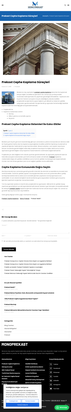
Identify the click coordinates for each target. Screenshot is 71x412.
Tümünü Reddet (30, 401)
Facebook (56, 368)
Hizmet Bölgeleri (10, 329)
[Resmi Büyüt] (35, 49)
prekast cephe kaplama (42, 92)
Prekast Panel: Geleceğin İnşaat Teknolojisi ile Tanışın (22, 270)
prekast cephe (15, 189)
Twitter (55, 364)
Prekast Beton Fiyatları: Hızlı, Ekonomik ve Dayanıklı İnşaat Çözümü (29, 293)
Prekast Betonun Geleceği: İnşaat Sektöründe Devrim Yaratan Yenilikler (28, 273)
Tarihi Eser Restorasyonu (11, 373)
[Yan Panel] (68, 5)
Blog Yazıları (9, 325)
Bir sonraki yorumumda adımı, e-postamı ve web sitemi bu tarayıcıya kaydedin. (30, 241)
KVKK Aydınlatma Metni (34, 367)
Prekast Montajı (10, 304)
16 (17, 289)
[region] (22, 397)
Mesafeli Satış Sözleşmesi (34, 380)
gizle (10, 130)
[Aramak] (65, 5)
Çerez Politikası (31, 373)
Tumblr (55, 376)
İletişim (63, 400)
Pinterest (56, 372)
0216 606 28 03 (55, 400)
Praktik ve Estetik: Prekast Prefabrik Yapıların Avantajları (23, 267)
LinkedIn (56, 381)
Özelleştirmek (13, 401)
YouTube (56, 389)
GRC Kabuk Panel (8, 370)
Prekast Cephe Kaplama (10, 199)
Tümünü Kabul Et (22, 405)
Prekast (17, 86)
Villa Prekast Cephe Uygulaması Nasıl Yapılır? (21, 299)
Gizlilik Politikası (31, 364)
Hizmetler (8, 332)
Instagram (56, 385)
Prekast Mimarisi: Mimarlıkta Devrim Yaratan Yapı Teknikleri (26, 310)
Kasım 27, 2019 (6, 86)
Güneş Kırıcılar (7, 367)
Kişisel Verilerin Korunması (35, 370)
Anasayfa (45, 16)
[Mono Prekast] (35, 5)
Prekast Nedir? (36, 199)
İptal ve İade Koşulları (33, 383)
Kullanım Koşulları (32, 376)
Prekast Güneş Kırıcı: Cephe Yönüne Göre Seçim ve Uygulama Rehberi (28, 261)
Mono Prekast (24, 199)
